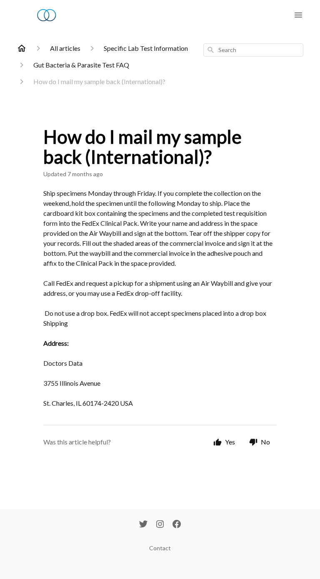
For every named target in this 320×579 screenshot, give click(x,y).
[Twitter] (143, 525)
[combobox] (253, 50)
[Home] (22, 48)
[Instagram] (160, 525)
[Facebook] (177, 525)
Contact (160, 548)
